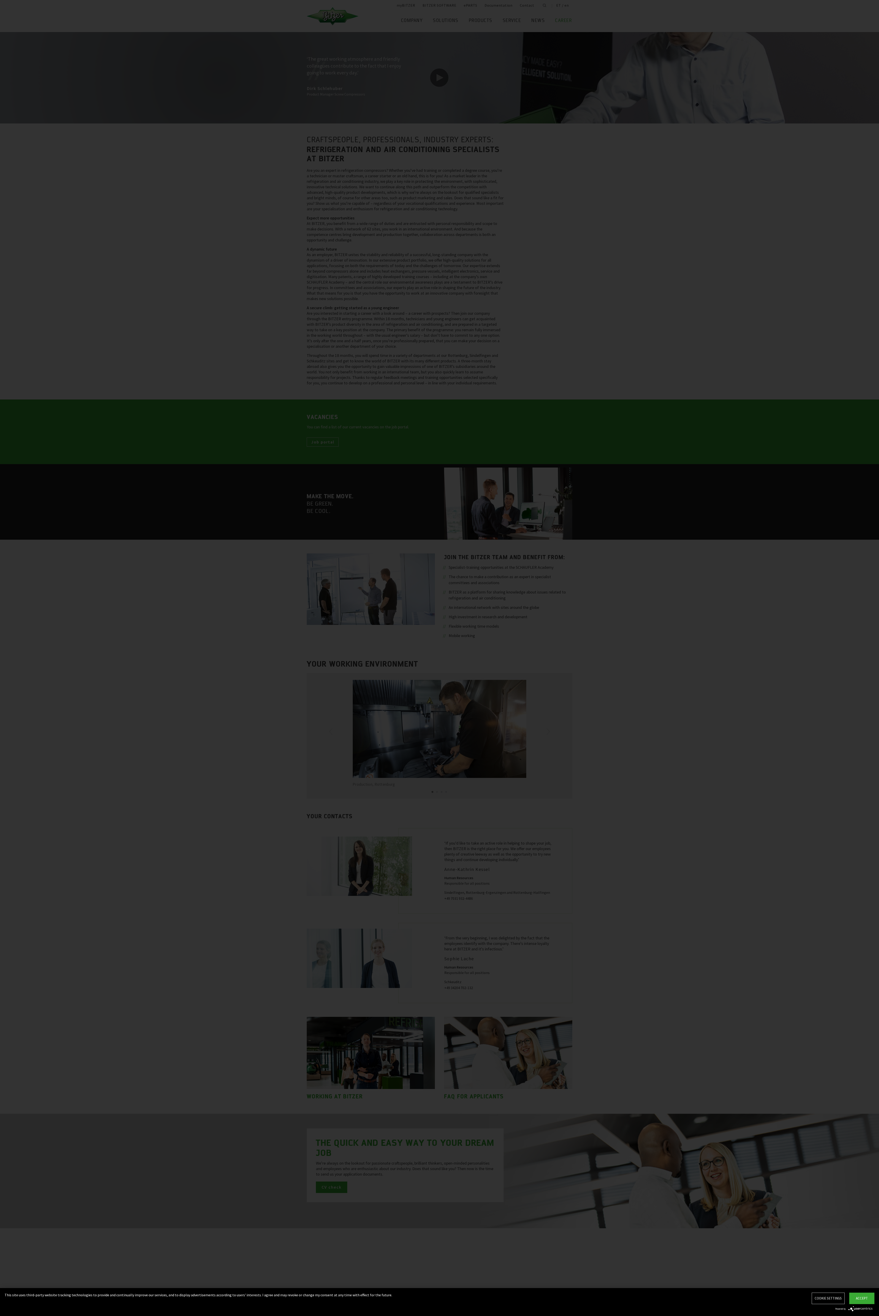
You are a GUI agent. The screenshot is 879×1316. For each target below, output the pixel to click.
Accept (862, 1298)
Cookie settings (828, 1298)
